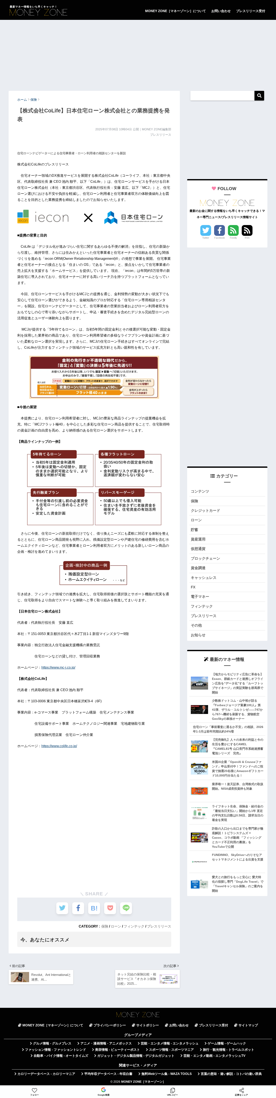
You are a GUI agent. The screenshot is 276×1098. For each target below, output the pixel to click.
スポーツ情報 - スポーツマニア (171, 1049)
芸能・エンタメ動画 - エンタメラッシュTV (214, 1055)
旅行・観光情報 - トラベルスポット (228, 1049)
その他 (196, 625)
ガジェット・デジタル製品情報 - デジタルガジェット (135, 1055)
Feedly (233, 237)
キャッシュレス (203, 578)
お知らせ (198, 635)
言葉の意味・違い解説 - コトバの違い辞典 (231, 1074)
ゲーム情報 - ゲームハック (227, 1043)
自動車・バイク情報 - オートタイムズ (61, 1055)
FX (193, 587)
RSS (247, 237)
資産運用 (198, 539)
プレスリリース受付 (250, 11)
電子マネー (200, 597)
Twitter (205, 237)
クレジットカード (205, 511)
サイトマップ (248, 1025)
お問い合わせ (221, 11)
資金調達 (198, 568)
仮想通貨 (198, 549)
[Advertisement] (138, 53)
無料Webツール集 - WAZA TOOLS (166, 1074)
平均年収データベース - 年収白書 (108, 1074)
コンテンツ (200, 491)
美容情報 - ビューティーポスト (117, 1049)
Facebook (219, 237)
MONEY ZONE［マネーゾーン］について (175, 11)
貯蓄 (194, 530)
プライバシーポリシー (110, 1025)
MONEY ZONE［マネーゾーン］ (143, 1081)
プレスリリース (159, 926)
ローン (116, 926)
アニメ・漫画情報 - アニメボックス (106, 1043)
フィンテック (134, 926)
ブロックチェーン (205, 558)
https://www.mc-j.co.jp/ (58, 667)
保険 (104, 926)
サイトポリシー (147, 1025)
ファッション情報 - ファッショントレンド (55, 1049)
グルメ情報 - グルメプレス (52, 1043)
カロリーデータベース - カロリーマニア (46, 1074)
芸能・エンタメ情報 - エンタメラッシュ (170, 1043)
